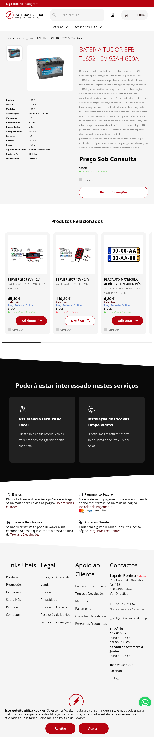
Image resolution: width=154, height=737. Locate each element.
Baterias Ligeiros (24, 38)
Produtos (12, 577)
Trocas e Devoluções (24, 534)
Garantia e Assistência (91, 616)
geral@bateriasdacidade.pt (129, 618)
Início (8, 38)
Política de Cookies (54, 607)
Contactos (13, 615)
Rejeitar (60, 728)
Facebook (116, 671)
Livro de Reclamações (56, 622)
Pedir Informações (113, 192)
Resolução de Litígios (55, 615)
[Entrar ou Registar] (112, 15)
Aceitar (93, 728)
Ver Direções (119, 594)
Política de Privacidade (49, 596)
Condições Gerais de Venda (55, 581)
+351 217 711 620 (125, 604)
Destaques (13, 592)
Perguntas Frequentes (104, 531)
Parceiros (13, 607)
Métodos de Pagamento (95, 507)
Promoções (14, 585)
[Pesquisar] (54, 15)
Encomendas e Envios (90, 586)
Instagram (31, 4)
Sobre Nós (13, 600)
